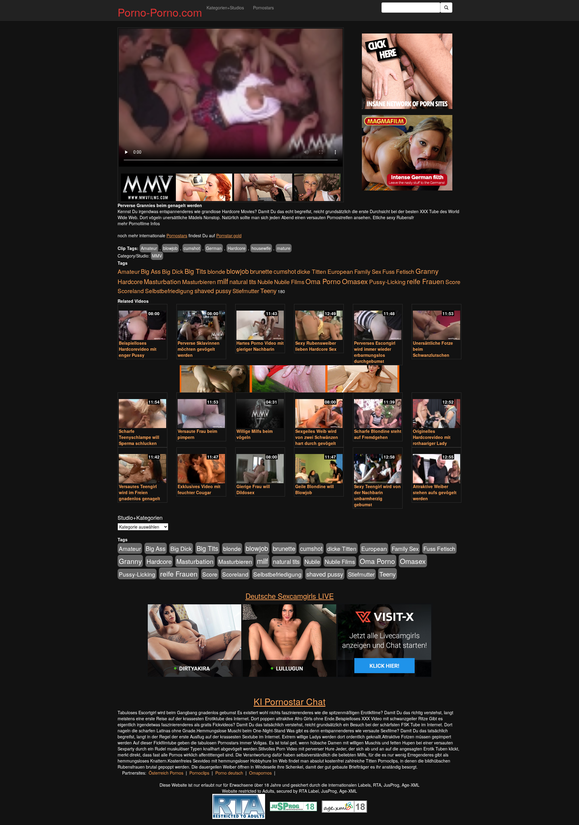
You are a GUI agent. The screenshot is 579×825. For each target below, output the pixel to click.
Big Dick (172, 271)
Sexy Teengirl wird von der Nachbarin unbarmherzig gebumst (377, 495)
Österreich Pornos (166, 773)
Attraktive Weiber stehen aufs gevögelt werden (435, 492)
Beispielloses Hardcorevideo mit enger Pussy (138, 349)
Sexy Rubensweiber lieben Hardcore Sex (316, 346)
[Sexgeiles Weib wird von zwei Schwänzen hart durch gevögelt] (319, 411)
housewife (261, 248)
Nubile (265, 282)
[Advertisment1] (407, 71)
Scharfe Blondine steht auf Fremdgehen (377, 434)
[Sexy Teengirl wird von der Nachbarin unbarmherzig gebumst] (377, 466)
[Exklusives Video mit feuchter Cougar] (201, 466)
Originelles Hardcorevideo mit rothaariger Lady (432, 437)
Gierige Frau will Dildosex (253, 489)
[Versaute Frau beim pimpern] (201, 411)
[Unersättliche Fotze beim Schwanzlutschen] (436, 322)
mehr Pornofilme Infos (139, 223)
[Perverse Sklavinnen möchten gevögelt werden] (201, 322)
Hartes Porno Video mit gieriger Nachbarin (260, 346)
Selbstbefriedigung (169, 290)
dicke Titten (311, 271)
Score (452, 281)
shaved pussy (213, 290)
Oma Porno (323, 281)
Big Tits (195, 271)
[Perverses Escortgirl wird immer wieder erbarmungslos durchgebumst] (377, 322)
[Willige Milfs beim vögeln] (260, 411)
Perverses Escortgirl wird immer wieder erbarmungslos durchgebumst (374, 352)
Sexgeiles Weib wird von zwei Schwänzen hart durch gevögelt (316, 437)
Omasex (355, 281)
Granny (427, 271)
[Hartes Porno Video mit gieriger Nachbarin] (260, 322)
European (340, 271)
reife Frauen (425, 281)
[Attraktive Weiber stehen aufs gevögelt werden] (436, 466)
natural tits (242, 281)
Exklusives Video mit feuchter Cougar (199, 489)
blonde (216, 271)
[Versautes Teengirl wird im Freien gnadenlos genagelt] (142, 466)
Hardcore (236, 248)
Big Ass (151, 271)
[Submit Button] (446, 7)
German (214, 248)
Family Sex (367, 271)
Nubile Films (289, 282)
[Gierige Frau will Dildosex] (260, 466)
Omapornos (260, 773)
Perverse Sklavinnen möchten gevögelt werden (199, 349)
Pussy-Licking (387, 281)
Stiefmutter (246, 291)
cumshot (192, 248)
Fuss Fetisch (398, 271)
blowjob (170, 248)
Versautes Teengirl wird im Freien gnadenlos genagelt (139, 492)
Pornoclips (199, 773)
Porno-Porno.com (160, 12)
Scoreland (131, 290)
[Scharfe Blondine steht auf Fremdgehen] (377, 411)
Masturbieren (199, 281)
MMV (157, 256)
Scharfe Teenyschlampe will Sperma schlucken (139, 437)
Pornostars (263, 8)
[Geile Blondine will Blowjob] (319, 466)
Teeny (268, 290)
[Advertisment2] (407, 152)
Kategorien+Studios (225, 8)
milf (222, 281)
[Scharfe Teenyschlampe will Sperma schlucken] (142, 411)
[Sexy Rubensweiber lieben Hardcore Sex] (319, 322)
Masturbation (162, 281)
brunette (261, 271)
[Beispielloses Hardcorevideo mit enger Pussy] (142, 322)
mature (283, 248)
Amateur (149, 248)
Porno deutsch (229, 773)
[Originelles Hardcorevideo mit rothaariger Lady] (436, 411)
